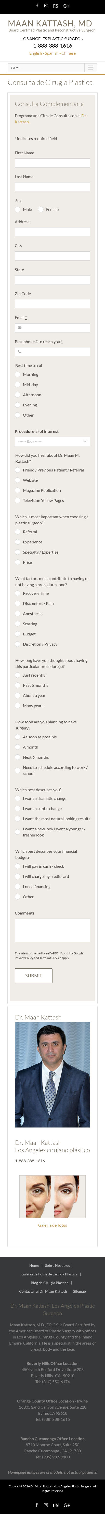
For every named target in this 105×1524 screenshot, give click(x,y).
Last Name (24, 176)
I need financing (36, 886)
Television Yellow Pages (43, 500)
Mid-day (30, 384)
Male (27, 209)
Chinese (68, 53)
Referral (30, 531)
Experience (32, 541)
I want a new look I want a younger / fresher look (54, 831)
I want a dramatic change (44, 798)
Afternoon (32, 394)
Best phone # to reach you (38, 341)
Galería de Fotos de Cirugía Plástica (49, 1274)
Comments (24, 912)
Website (30, 480)
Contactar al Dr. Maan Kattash (43, 1291)
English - (36, 53)
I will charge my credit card (46, 876)
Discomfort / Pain (38, 603)
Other (28, 415)
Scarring (30, 623)
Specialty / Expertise (40, 552)
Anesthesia (33, 613)
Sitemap (79, 1291)
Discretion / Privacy (40, 644)
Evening (30, 404)
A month (30, 746)
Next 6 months (36, 757)
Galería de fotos (52, 1225)
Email (21, 317)
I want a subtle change (42, 808)
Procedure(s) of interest (37, 431)
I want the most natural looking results (56, 818)
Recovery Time (36, 593)
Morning (30, 374)
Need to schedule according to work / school (55, 770)
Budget (29, 633)
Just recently (34, 675)
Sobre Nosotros (57, 1265)
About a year (34, 695)
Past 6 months (35, 685)
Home (34, 1265)
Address (22, 221)
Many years (33, 705)
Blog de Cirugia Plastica (49, 1283)
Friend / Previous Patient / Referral (53, 469)
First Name (24, 152)
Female (52, 209)
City (18, 245)
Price (27, 562)
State (19, 269)
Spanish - (53, 53)
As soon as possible (40, 736)
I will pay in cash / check (43, 866)
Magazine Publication (42, 490)
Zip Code (23, 293)
